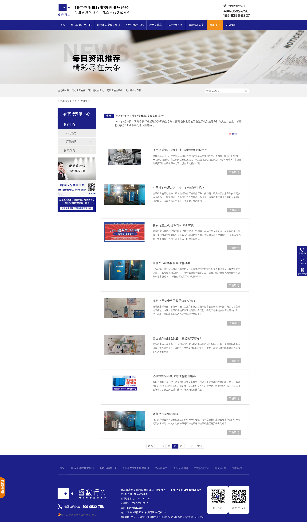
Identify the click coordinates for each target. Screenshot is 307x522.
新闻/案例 (214, 24)
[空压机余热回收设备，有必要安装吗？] (124, 345)
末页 (199, 446)
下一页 (190, 446)
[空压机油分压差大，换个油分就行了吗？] (124, 194)
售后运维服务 (175, 24)
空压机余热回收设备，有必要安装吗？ (177, 338)
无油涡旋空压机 (96, 90)
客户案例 (69, 150)
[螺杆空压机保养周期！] (124, 421)
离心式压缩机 (78, 90)
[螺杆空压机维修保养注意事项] (124, 270)
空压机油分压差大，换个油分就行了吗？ (179, 187)
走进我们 (231, 24)
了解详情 (234, 172)
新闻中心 (85, 101)
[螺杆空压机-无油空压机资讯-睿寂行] (64, 16)
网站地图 (125, 516)
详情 (234, 133)
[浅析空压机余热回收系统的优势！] (124, 308)
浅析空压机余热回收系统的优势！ (174, 300)
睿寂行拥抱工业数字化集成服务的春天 (139, 116)
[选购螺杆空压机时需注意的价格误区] (124, 383)
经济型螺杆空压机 (81, 24)
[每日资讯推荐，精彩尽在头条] (153, 83)
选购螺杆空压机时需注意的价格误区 (176, 376)
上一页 (160, 446)
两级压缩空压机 (135, 24)
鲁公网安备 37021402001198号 (79, 515)
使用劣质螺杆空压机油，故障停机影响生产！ (181, 150)
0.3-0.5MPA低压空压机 (136, 468)
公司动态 (71, 133)
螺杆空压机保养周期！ (167, 413)
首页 (62, 24)
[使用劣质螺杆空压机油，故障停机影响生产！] (124, 157)
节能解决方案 (196, 24)
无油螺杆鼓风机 (133, 90)
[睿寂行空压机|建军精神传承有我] (124, 232)
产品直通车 (155, 24)
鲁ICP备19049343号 (191, 489)
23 (181, 446)
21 (169, 446)
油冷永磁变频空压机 (108, 24)
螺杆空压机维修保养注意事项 (171, 263)
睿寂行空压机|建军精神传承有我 (173, 225)
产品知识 (71, 141)
